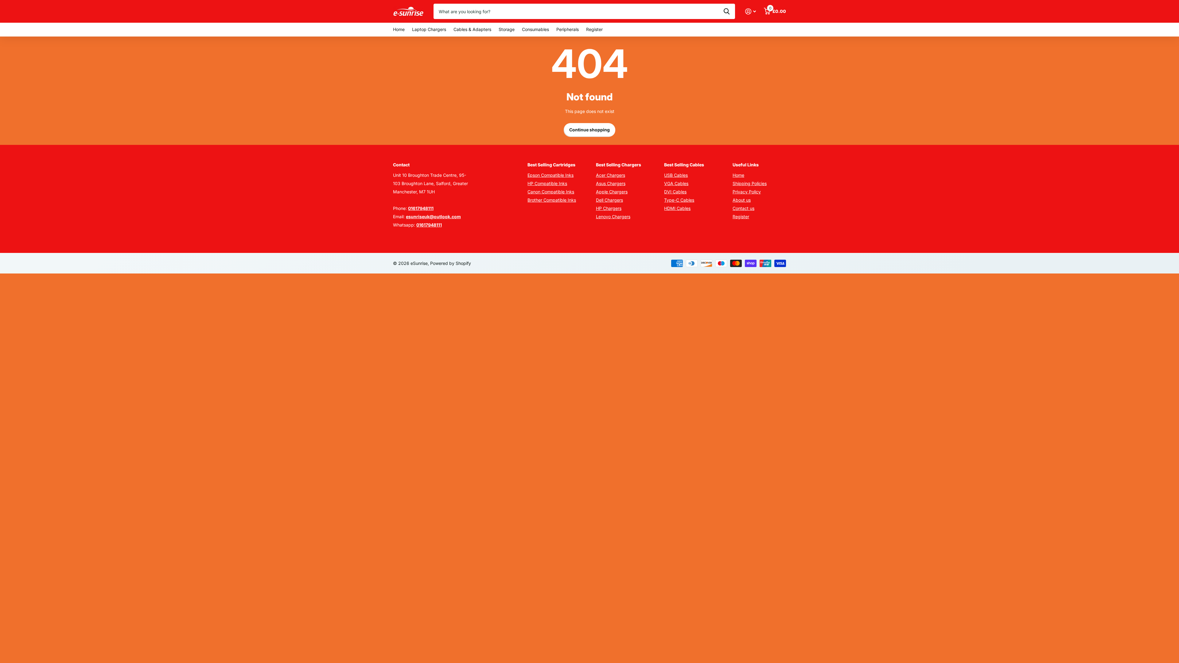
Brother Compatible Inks (551, 200)
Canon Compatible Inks (550, 191)
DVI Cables (675, 191)
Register (594, 29)
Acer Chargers (610, 175)
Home (399, 29)
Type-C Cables (679, 200)
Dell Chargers (609, 200)
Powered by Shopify (450, 263)
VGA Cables (676, 183)
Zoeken (726, 11)
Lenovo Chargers (613, 216)
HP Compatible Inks (547, 183)
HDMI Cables (677, 208)
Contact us (743, 208)
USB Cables (676, 175)
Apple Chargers (612, 191)
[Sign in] (750, 11)
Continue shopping (589, 129)
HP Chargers (608, 208)
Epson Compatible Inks (550, 175)
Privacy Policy (747, 191)
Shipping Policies (750, 183)
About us (742, 200)
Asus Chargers (610, 183)
